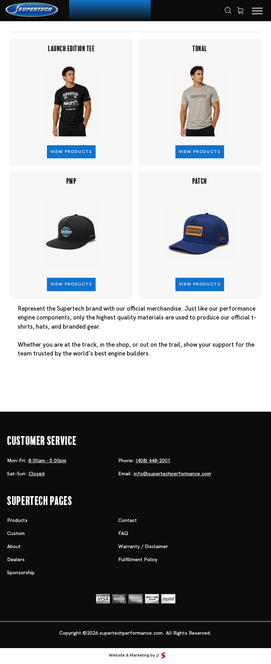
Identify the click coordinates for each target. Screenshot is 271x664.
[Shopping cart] (240, 10)
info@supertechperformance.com (172, 473)
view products (71, 151)
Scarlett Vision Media (163, 655)
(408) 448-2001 (153, 460)
